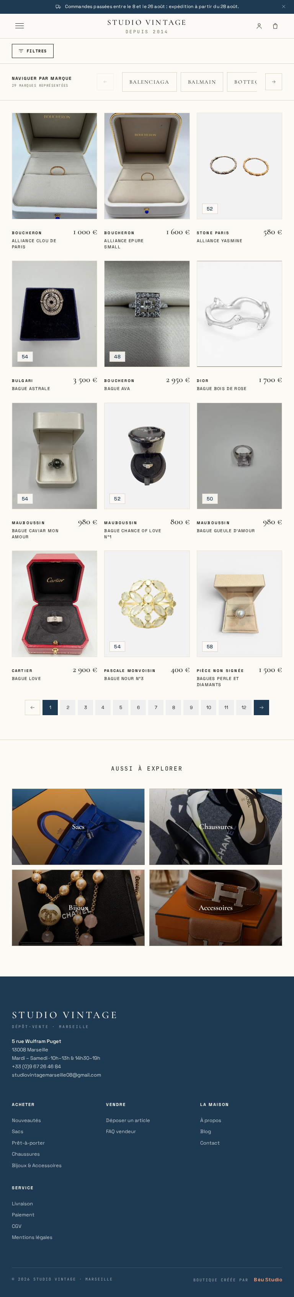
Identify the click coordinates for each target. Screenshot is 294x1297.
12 (244, 707)
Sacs (17, 1131)
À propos (210, 1120)
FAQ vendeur (121, 1131)
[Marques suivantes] (273, 81)
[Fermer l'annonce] (284, 6)
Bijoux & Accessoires (37, 1165)
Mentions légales (32, 1237)
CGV (16, 1226)
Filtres (37, 51)
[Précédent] (32, 707)
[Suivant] (261, 707)
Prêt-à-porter (28, 1143)
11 (226, 707)
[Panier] (275, 26)
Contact (210, 1143)
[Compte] (259, 26)
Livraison (22, 1203)
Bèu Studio (268, 1279)
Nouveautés (26, 1120)
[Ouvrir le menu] (19, 26)
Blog (205, 1131)
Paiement (23, 1214)
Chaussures (26, 1154)
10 (208, 707)
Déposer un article (128, 1120)
